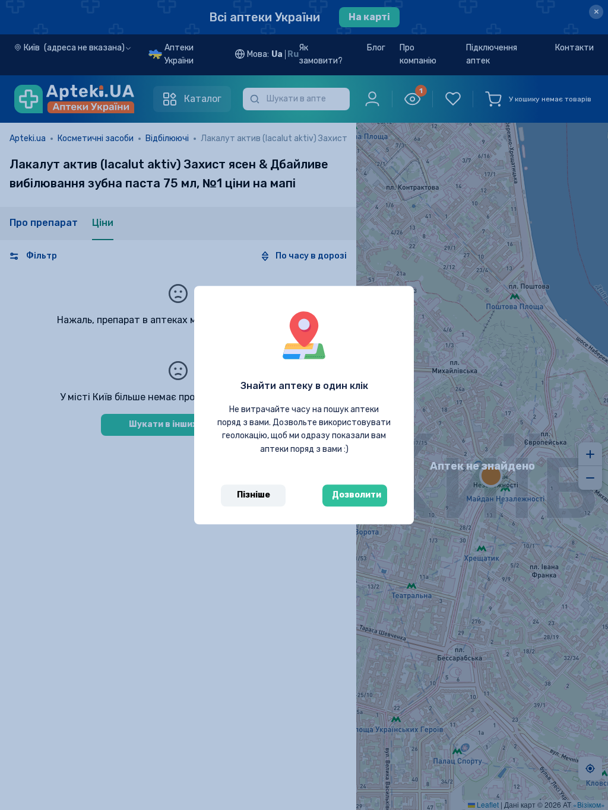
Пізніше (253, 495)
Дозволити (356, 495)
